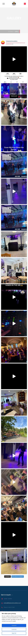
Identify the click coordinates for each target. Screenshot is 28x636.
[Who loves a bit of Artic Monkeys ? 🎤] (14, 482)
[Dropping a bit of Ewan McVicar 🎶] (14, 138)
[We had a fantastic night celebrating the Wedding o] (14, 561)
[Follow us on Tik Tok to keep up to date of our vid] (14, 85)
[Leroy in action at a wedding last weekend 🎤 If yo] (14, 455)
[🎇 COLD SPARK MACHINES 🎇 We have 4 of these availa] (14, 112)
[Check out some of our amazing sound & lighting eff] (14, 376)
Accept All (14, 625)
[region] (14, 623)
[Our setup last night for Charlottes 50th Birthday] (14, 403)
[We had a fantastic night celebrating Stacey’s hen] (14, 350)
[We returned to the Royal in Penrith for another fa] (14, 508)
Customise (14, 629)
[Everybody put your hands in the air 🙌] (14, 297)
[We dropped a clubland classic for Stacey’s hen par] (14, 323)
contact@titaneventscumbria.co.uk (12, 603)
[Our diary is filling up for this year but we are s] (14, 165)
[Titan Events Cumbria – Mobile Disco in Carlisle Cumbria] (14, 3)
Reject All (14, 633)
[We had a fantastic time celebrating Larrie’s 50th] (14, 270)
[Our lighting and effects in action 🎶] (14, 535)
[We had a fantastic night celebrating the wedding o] (14, 59)
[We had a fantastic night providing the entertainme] (14, 244)
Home (11, 31)
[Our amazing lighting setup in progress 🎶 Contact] (14, 191)
